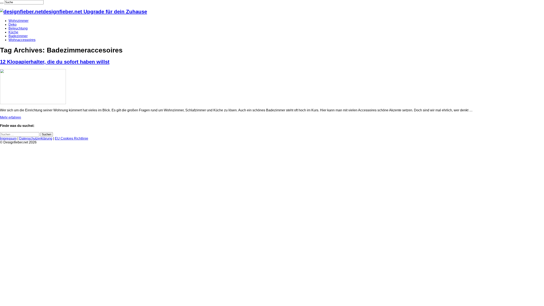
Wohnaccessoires (21, 40)
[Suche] (1, 3)
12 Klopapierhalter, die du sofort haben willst (54, 62)
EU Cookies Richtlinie (71, 138)
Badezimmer (18, 36)
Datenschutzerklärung (35, 138)
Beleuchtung (18, 28)
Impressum (8, 138)
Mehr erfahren (10, 117)
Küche (13, 32)
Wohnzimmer (18, 21)
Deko (12, 24)
